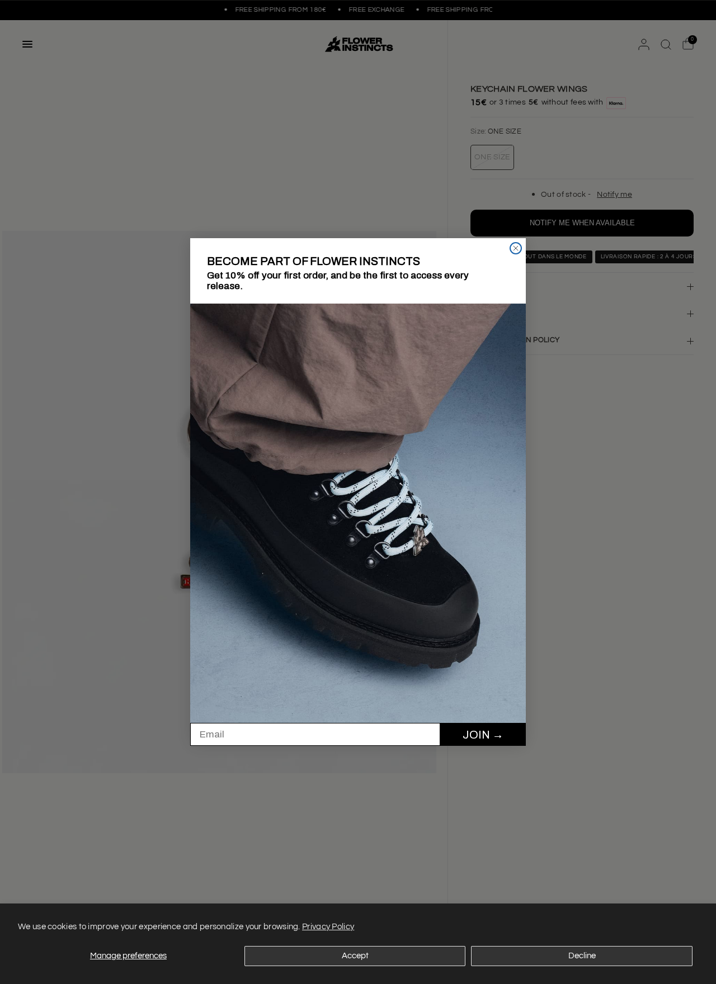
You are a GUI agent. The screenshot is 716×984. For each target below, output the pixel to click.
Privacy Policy (328, 926)
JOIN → (483, 734)
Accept (355, 956)
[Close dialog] (515, 248)
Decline (582, 956)
